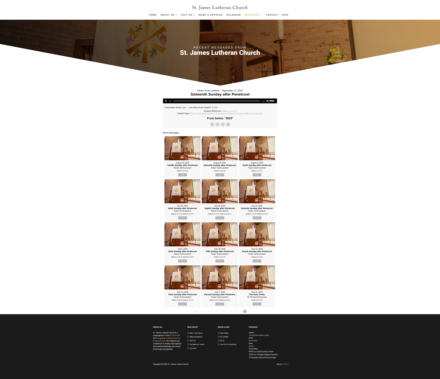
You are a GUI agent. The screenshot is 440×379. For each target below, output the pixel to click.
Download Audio (256, 113)
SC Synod (173, 335)
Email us (251, 346)
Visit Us (186, 15)
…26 (240, 311)
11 (236, 311)
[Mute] (267, 101)
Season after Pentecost (199, 113)
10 (232, 311)
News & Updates (211, 15)
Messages (252, 15)
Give (285, 15)
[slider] (217, 100)
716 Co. (286, 364)
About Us (167, 15)
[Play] (166, 101)
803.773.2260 (253, 341)
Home (153, 15)
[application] (220, 101)
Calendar (233, 15)
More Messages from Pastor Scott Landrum (228, 113)
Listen (182, 175)
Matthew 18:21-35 (229, 111)
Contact (272, 15)
